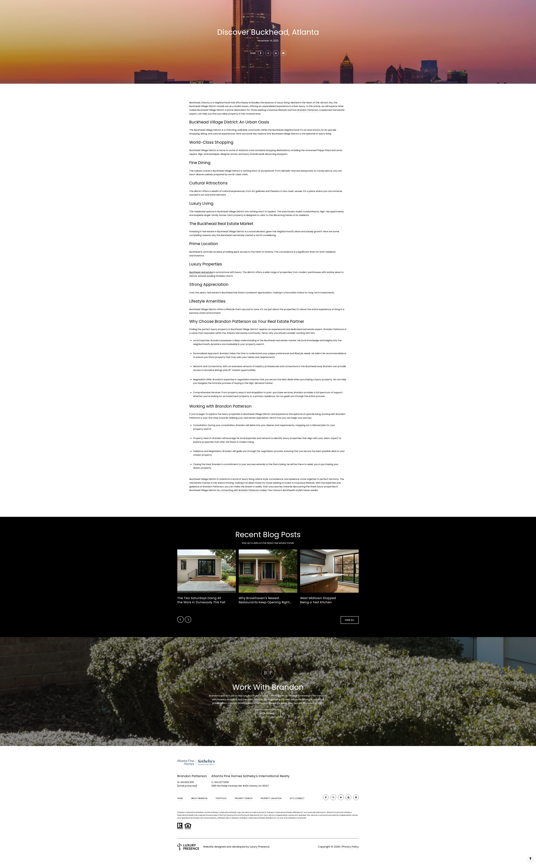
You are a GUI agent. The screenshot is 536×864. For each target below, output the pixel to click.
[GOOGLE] (356, 797)
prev (180, 619)
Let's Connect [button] (268, 713)
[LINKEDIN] (341, 797)
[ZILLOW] (348, 797)
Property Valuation (271, 798)
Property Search (243, 798)
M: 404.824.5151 (185, 782)
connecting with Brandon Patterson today (243, 490)
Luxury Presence (260, 846)
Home (180, 798)
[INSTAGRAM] (333, 797)
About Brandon (199, 798)
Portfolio (221, 798)
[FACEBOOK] (326, 797)
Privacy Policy (350, 846)
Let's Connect (297, 798)
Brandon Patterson (307, 110)
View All (350, 620)
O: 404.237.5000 (220, 782)
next (188, 619)
